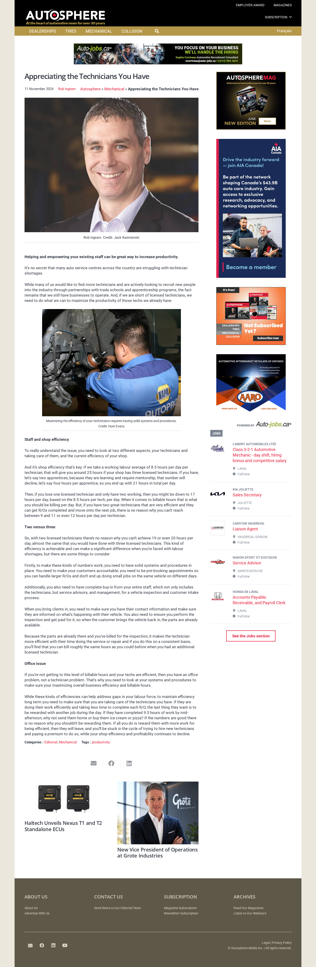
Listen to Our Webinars (250, 913)
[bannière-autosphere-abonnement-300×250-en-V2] (251, 343)
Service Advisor (247, 562)
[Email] (30, 945)
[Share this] (112, 763)
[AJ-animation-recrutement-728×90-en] (158, 63)
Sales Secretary (247, 494)
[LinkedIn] (53, 945)
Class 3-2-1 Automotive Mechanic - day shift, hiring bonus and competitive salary (260, 455)
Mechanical (114, 89)
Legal (266, 943)
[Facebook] (42, 945)
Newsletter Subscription (181, 913)
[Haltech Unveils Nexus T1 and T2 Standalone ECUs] (65, 800)
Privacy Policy (282, 943)
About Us (31, 908)
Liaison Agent (245, 528)
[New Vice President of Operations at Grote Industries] (157, 813)
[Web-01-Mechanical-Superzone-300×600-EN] (251, 276)
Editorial (50, 742)
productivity (101, 742)
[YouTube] (65, 945)
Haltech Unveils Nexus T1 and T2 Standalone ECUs (63, 825)
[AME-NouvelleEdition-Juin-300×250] (251, 128)
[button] (290, 17)
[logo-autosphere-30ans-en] (65, 17)
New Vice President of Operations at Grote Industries (157, 852)
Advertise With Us (37, 913)
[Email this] (94, 763)
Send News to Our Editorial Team (117, 908)
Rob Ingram (67, 89)
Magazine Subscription (180, 908)
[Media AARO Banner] (251, 410)
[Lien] (250, 425)
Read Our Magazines (248, 908)
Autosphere (90, 89)
